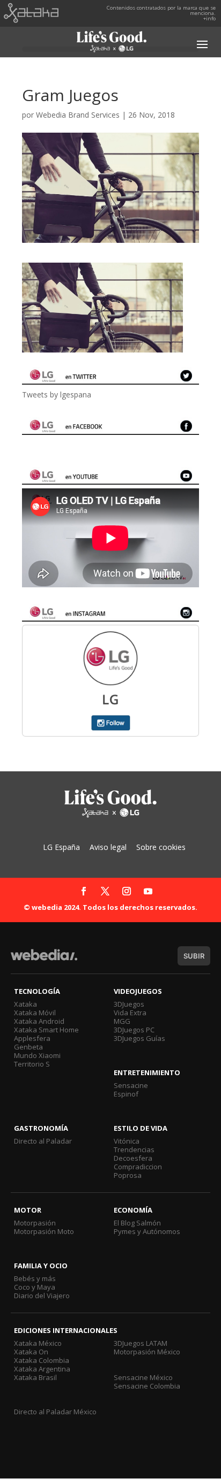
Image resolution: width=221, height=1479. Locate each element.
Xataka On (31, 1351)
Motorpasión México (147, 1351)
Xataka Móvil (35, 1012)
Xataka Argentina (42, 1369)
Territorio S (32, 1064)
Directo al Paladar (43, 1141)
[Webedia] (44, 960)
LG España (61, 847)
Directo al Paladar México (55, 1411)
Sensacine (131, 1085)
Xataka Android (39, 1021)
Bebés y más (35, 1278)
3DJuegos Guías (139, 1038)
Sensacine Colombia (147, 1386)
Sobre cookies (161, 847)
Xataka (25, 1004)
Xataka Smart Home (46, 1029)
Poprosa (128, 1175)
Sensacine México (143, 1377)
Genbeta (28, 1047)
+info (209, 18)
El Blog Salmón (137, 1223)
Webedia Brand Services (78, 115)
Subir (193, 956)
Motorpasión (35, 1223)
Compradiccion (138, 1166)
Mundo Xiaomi (37, 1055)
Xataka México (38, 1343)
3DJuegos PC (134, 1029)
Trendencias (134, 1149)
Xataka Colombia (41, 1360)
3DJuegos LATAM (140, 1343)
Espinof (126, 1094)
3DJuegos (129, 1004)
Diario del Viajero (42, 1295)
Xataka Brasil (35, 1377)
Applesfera (32, 1038)
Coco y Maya (34, 1287)
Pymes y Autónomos (147, 1231)
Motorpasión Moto (44, 1231)
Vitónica (126, 1141)
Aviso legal (108, 847)
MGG (122, 1021)
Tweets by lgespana (56, 394)
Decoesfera (133, 1158)
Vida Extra (130, 1012)
